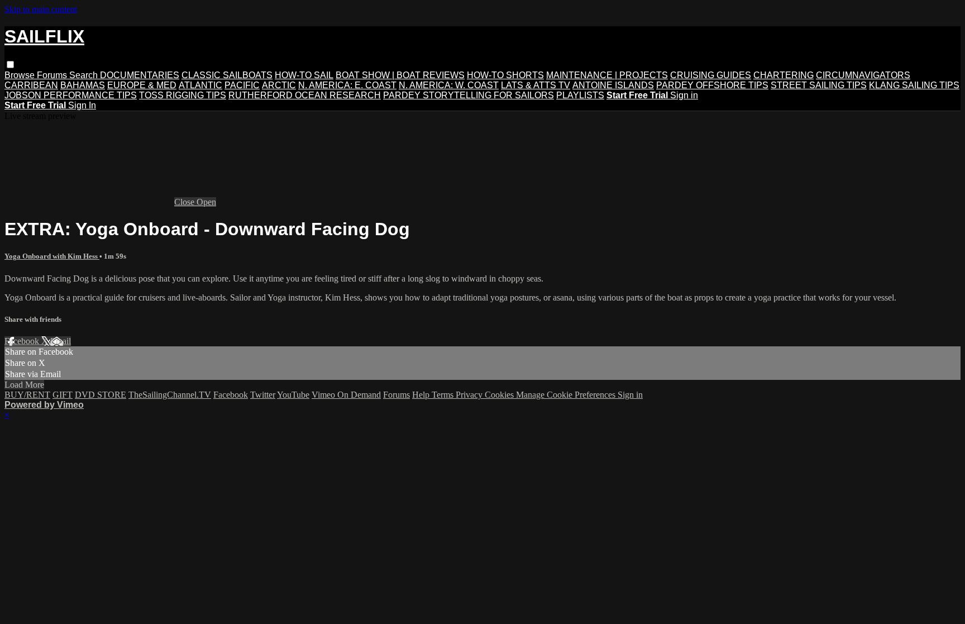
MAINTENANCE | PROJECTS (607, 75)
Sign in (684, 95)
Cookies (500, 394)
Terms (444, 394)
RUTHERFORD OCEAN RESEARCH (304, 95)
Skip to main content (40, 9)
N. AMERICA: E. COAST (347, 85)
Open (206, 202)
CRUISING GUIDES (710, 75)
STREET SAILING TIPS (819, 85)
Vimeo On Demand (346, 394)
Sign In (82, 105)
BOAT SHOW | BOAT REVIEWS (400, 75)
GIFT (62, 394)
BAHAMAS (82, 85)
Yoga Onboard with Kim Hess (51, 256)
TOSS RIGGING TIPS (182, 95)
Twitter (262, 394)
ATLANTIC (200, 85)
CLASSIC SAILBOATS (227, 75)
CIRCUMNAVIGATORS (863, 75)
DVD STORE (100, 394)
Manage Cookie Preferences (567, 394)
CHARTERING (783, 75)
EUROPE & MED (141, 85)
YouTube (293, 394)
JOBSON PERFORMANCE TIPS (70, 95)
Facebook (22, 341)
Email (60, 341)
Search (84, 75)
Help (422, 394)
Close (185, 202)
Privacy (470, 394)
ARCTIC (279, 85)
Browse (20, 75)
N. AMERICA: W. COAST (449, 85)
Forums (53, 75)
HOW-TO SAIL (304, 75)
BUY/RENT (27, 394)
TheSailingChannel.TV (169, 394)
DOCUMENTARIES (139, 75)
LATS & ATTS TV (535, 85)
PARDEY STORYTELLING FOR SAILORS (468, 95)
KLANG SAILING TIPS (914, 85)
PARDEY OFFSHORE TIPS (712, 85)
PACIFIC (242, 85)
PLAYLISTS (580, 95)
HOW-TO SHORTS (505, 75)
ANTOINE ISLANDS (613, 85)
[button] (10, 64)
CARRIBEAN (31, 85)
